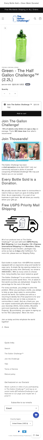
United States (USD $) (20, 423)
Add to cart (21, 113)
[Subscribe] (35, 408)
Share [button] (6, 327)
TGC (6, 364)
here (32, 312)
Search (7, 348)
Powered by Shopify (29, 435)
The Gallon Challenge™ (14, 353)
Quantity (5, 89)
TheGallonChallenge (18, 435)
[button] (2, 18)
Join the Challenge (12, 359)
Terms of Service (11, 369)
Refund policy (10, 374)
